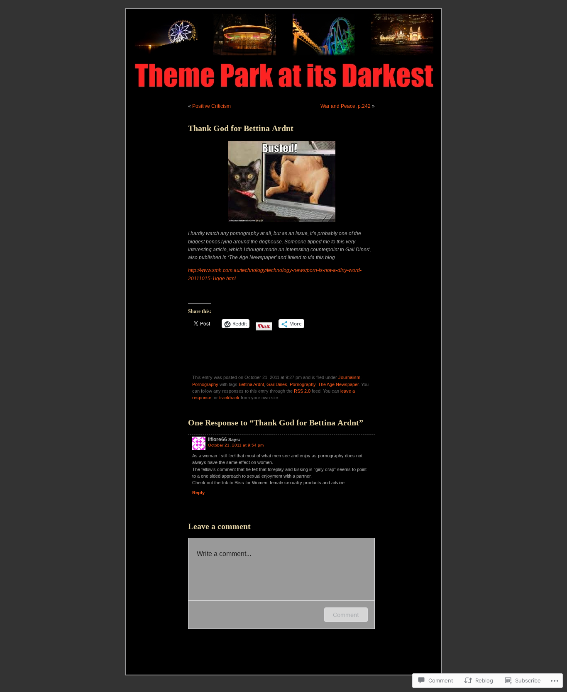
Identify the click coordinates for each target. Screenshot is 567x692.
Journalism (349, 377)
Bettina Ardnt (251, 384)
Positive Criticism (211, 106)
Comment (346, 614)
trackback (229, 397)
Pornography (205, 384)
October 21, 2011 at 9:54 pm (236, 445)
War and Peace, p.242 (345, 106)
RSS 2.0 (302, 390)
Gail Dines (276, 384)
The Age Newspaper (338, 384)
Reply (198, 492)
